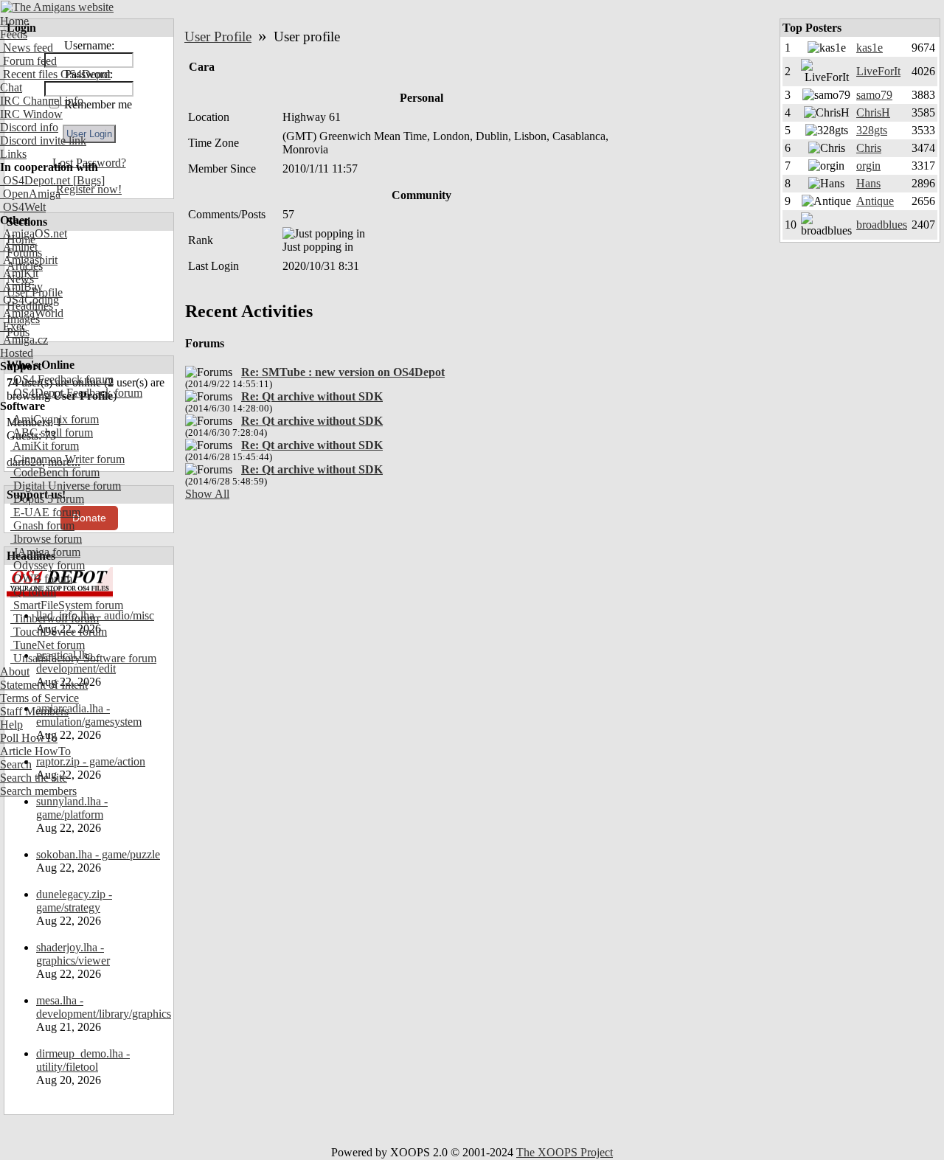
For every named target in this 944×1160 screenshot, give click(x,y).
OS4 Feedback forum (62, 379)
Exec (13, 326)
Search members (38, 791)
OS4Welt (23, 207)
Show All (207, 493)
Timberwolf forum (54, 618)
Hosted (16, 353)
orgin (868, 165)
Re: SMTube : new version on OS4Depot (343, 372)
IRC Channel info (41, 100)
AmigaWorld (31, 313)
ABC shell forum (51, 432)
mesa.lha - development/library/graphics (103, 1007)
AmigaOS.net (33, 233)
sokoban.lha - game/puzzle (98, 854)
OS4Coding (29, 300)
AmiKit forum (44, 446)
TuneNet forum (47, 645)
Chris (868, 148)
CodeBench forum (55, 472)
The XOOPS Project (564, 1152)
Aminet (19, 246)
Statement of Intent (44, 684)
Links (13, 153)
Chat (11, 87)
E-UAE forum (45, 512)
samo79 (874, 94)
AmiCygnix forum (54, 419)
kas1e (869, 47)
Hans (868, 183)
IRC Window (31, 114)
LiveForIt (878, 71)
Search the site (33, 777)
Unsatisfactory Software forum (83, 658)
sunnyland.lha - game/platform (72, 808)
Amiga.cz (24, 339)
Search (16, 764)
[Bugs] (87, 180)
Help (11, 724)
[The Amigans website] (57, 7)
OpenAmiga (30, 193)
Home (14, 21)
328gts (871, 130)
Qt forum (33, 592)
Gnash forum (42, 525)
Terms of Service (39, 698)
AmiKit (19, 273)
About (15, 671)
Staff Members (34, 711)
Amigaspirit (29, 260)
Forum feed (28, 61)
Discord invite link (43, 140)
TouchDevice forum (58, 631)
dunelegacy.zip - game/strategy (74, 901)
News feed (26, 47)
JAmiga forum (45, 552)
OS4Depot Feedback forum (76, 392)
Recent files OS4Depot (55, 74)
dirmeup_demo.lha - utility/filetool (83, 1060)
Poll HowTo (29, 738)
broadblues (881, 224)
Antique (875, 201)
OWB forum (41, 578)
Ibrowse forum (46, 538)
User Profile (217, 36)
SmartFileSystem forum (66, 605)
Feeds (13, 34)
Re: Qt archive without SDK (312, 396)
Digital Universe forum (65, 485)
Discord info (29, 127)
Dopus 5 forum (47, 499)
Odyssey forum (47, 565)
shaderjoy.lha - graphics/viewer (73, 954)
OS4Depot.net (35, 180)
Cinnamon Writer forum (67, 459)
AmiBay (21, 286)
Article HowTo (35, 751)
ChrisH (873, 112)
